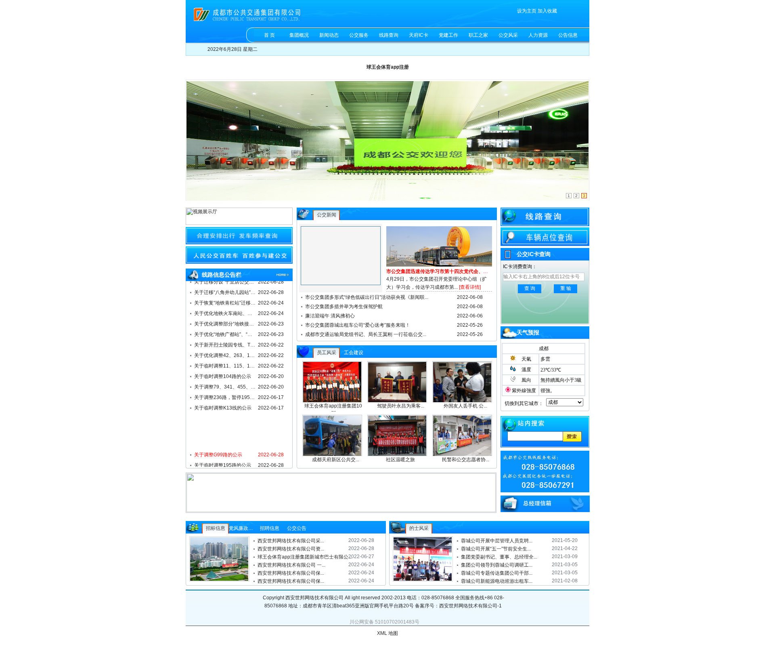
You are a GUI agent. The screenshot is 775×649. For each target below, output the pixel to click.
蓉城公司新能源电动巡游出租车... (496, 581)
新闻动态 (329, 35)
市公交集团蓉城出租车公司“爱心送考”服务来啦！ (357, 325)
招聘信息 (269, 528)
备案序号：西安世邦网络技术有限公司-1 (459, 606)
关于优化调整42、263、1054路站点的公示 (225, 353)
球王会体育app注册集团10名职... (335, 409)
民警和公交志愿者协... (465, 459)
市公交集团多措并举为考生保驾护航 (344, 306)
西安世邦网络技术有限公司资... (291, 549)
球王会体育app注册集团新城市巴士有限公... (303, 557)
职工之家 (478, 35)
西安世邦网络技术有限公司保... (291, 573)
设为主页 (526, 11)
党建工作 (448, 35)
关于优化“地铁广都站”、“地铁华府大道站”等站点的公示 (225, 332)
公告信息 (568, 35)
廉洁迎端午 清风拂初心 (330, 316)
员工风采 (326, 352)
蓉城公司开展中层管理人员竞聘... (496, 541)
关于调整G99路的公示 (218, 453)
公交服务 (359, 35)
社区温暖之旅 (400, 459)
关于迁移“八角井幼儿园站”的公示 (225, 290)
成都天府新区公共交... (335, 459)
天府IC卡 (418, 35)
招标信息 (215, 528)
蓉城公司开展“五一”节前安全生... (496, 549)
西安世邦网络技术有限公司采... (291, 541)
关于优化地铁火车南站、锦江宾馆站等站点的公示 (225, 311)
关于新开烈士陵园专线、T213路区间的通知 (225, 343)
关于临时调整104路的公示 (222, 374)
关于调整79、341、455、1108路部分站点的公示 (225, 385)
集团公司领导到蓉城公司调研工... (496, 565)
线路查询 (388, 35)
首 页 (269, 35)
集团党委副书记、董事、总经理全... (499, 557)
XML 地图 (387, 633)
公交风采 (508, 35)
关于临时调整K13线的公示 (222, 406)
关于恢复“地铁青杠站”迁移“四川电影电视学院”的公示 (225, 301)
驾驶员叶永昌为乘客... (400, 406)
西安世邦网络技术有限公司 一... (291, 565)
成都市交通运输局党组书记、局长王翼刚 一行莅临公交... (365, 334)
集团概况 (299, 35)
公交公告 (296, 528)
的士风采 (419, 528)
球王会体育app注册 (388, 67)
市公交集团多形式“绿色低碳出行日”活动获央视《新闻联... (366, 297)
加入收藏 (547, 11)
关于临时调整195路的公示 (222, 463)
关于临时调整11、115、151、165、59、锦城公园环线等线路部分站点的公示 (225, 364)
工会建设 (353, 352)
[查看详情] (470, 287)
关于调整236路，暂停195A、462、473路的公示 (225, 395)
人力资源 (538, 35)
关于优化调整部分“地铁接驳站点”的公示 (225, 322)
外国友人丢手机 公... (465, 406)
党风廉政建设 (243, 528)
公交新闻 (326, 215)
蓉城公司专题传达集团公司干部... (496, 573)
